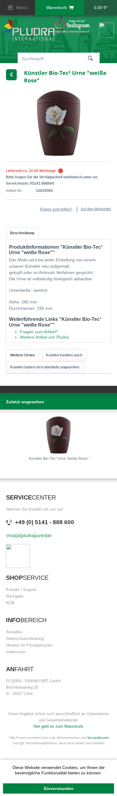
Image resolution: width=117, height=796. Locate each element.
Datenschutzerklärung (25, 638)
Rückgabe (14, 596)
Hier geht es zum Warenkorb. (58, 726)
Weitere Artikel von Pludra (44, 337)
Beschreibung (22, 233)
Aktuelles (14, 632)
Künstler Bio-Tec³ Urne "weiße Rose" (58, 458)
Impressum (16, 652)
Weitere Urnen (22, 355)
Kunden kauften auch (64, 355)
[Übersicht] (11, 74)
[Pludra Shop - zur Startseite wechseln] (29, 29)
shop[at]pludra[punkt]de (29, 535)
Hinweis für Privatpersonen (29, 645)
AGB (10, 603)
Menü (21, 7)
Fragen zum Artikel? (56, 209)
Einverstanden (59, 788)
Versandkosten (98, 737)
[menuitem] (17, 7)
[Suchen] (90, 58)
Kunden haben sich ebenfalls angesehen (44, 367)
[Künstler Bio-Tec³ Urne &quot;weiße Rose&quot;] (58, 434)
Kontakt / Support (21, 589)
